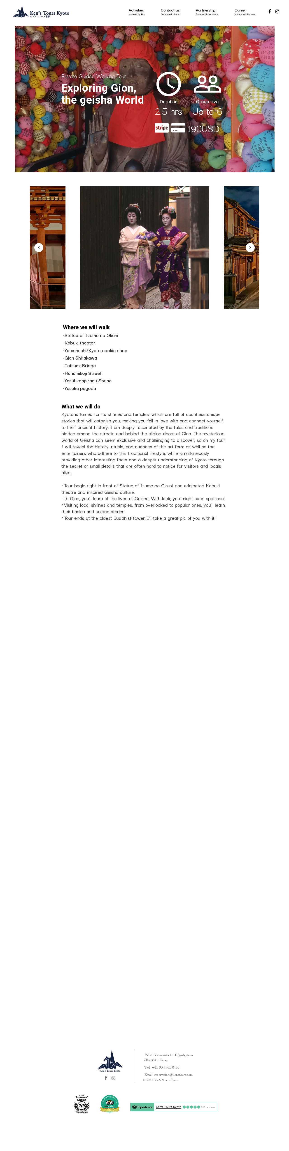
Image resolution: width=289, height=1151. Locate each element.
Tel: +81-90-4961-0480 (161, 1066)
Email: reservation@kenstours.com (168, 1074)
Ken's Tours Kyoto (168, 1107)
